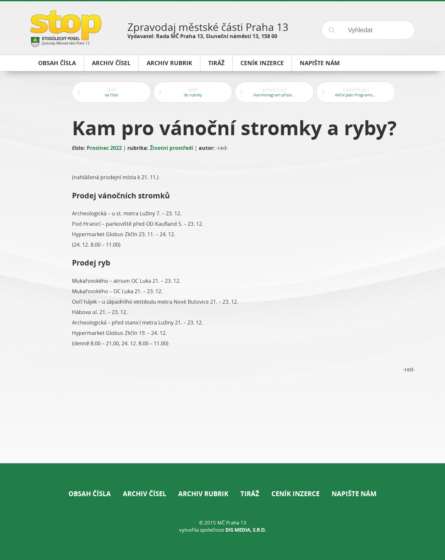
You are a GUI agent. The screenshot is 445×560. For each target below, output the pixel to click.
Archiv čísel (144, 493)
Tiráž (249, 493)
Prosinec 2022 (104, 147)
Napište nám (354, 493)
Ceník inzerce (295, 493)
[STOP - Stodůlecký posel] (65, 44)
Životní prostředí (171, 147)
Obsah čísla (89, 493)
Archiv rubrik (203, 493)
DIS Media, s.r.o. (245, 529)
